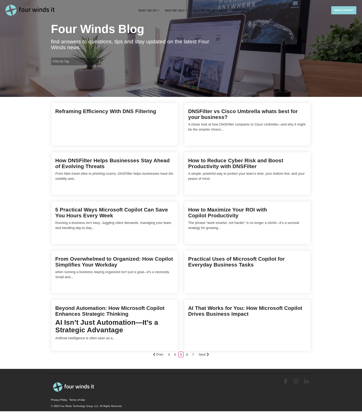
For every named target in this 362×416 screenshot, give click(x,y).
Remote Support (344, 10)
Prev (159, 354)
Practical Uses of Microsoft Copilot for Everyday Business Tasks (236, 262)
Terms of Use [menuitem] (77, 399)
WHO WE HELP (175, 10)
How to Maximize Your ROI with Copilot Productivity (227, 212)
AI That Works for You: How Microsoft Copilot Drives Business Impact (245, 311)
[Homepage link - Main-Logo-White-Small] (74, 393)
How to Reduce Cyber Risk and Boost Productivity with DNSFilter (235, 163)
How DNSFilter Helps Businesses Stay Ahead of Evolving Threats (112, 163)
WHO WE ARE (202, 10)
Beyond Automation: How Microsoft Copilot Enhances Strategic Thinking (109, 311)
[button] (286, 382)
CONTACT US (240, 10)
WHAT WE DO (147, 10)
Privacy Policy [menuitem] (59, 399)
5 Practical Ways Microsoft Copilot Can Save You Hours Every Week (111, 212)
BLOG (223, 10)
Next (202, 354)
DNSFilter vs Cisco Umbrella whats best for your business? (243, 114)
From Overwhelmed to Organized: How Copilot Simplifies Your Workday (114, 262)
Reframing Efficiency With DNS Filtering (105, 111)
